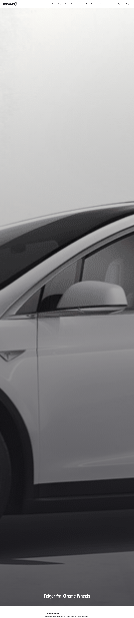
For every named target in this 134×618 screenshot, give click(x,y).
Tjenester (94, 4)
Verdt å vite (111, 4)
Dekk (53, 4)
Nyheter (120, 4)
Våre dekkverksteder (81, 4)
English (128, 4)
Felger (60, 4)
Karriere (102, 4)
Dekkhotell (68, 4)
